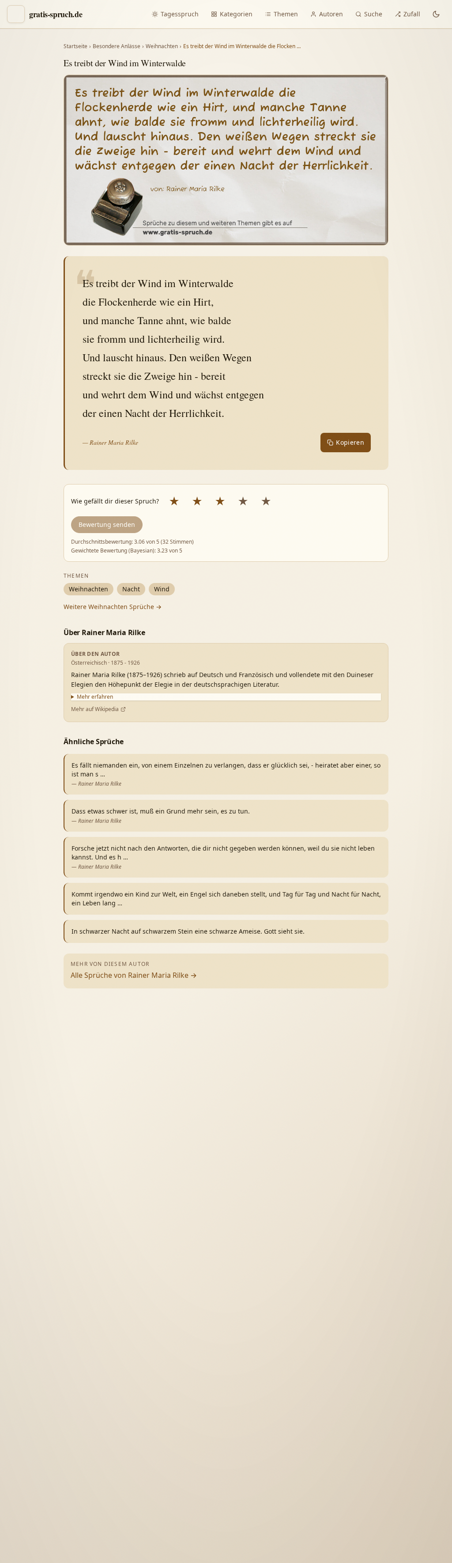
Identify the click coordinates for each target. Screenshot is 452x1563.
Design (304, 1415)
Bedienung (310, 1433)
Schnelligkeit (349, 1415)
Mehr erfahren (95, 696)
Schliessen (380, 1540)
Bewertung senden (107, 524)
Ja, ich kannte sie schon (328, 1359)
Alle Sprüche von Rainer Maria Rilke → (134, 975)
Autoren (331, 14)
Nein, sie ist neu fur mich (331, 1379)
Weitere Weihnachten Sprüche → (113, 606)
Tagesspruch (180, 14)
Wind (162, 589)
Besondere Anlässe (116, 46)
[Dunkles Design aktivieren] (436, 14)
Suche (373, 14)
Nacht (131, 589)
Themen (286, 14)
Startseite (75, 46)
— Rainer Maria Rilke (110, 442)
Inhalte (393, 1415)
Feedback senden (321, 1540)
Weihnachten (162, 46)
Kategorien (236, 14)
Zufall (411, 14)
